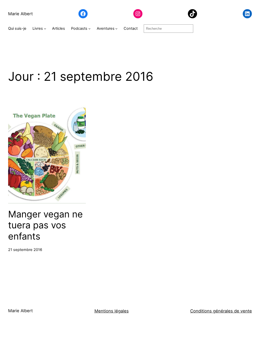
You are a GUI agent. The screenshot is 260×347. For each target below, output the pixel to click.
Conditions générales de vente (221, 310)
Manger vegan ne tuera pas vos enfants (45, 225)
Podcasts (79, 28)
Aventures (106, 28)
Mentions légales (111, 310)
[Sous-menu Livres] (45, 28)
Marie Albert (20, 13)
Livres (37, 28)
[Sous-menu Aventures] (116, 28)
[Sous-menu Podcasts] (89, 28)
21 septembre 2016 (25, 249)
